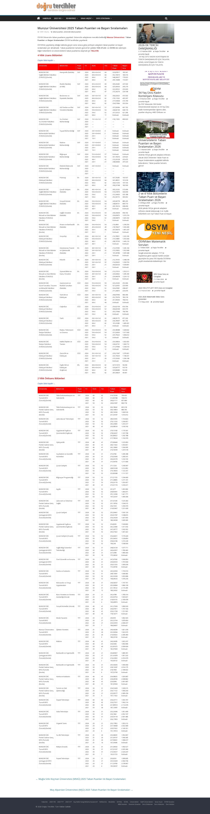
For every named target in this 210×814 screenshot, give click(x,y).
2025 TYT (60, 802)
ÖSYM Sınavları (169, 802)
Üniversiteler (134, 802)
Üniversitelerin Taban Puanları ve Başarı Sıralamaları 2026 (152, 143)
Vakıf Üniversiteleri (146, 802)
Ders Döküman (103, 18)
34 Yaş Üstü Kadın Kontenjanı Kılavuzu (151, 94)
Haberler (47, 18)
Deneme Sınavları (135, 804)
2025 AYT (68, 802)
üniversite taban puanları (72, 32)
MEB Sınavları (122, 804)
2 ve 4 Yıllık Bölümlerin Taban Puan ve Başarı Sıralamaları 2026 (152, 197)
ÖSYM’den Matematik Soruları (152, 243)
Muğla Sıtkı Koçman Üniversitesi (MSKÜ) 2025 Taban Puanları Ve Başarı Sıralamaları (81, 778)
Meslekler (112, 802)
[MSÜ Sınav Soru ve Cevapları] (144, 273)
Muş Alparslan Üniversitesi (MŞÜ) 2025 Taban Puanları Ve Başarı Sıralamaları (91, 789)
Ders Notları (170, 804)
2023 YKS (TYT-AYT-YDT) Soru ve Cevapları (155, 288)
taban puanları (58, 32)
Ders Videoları (159, 804)
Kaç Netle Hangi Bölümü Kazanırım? (86, 802)
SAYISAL (119, 802)
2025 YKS (57, 18)
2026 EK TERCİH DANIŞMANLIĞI (148, 46)
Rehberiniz (71, 18)
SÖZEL (126, 802)
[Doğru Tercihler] (56, 4)
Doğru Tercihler (160, 51)
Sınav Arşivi (86, 18)
